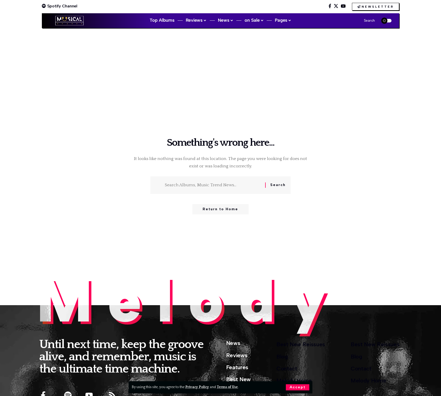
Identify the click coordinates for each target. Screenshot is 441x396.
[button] (297, 387)
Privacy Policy (197, 387)
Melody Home (294, 380)
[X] (336, 6)
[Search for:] (213, 185)
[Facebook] (330, 6)
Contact (286, 368)
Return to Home (220, 209)
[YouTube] (343, 6)
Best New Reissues (300, 344)
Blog (282, 356)
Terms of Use (227, 387)
